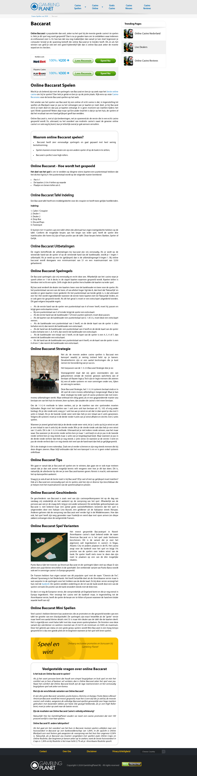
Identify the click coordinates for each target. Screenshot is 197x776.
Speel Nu (105, 60)
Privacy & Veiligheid (121, 752)
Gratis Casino (112, 7)
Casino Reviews (147, 7)
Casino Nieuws (128, 7)
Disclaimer (92, 752)
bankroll (45, 584)
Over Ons (67, 752)
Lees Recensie (83, 60)
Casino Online (95, 7)
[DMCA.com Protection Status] (131, 764)
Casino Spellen (77, 7)
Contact (43, 752)
